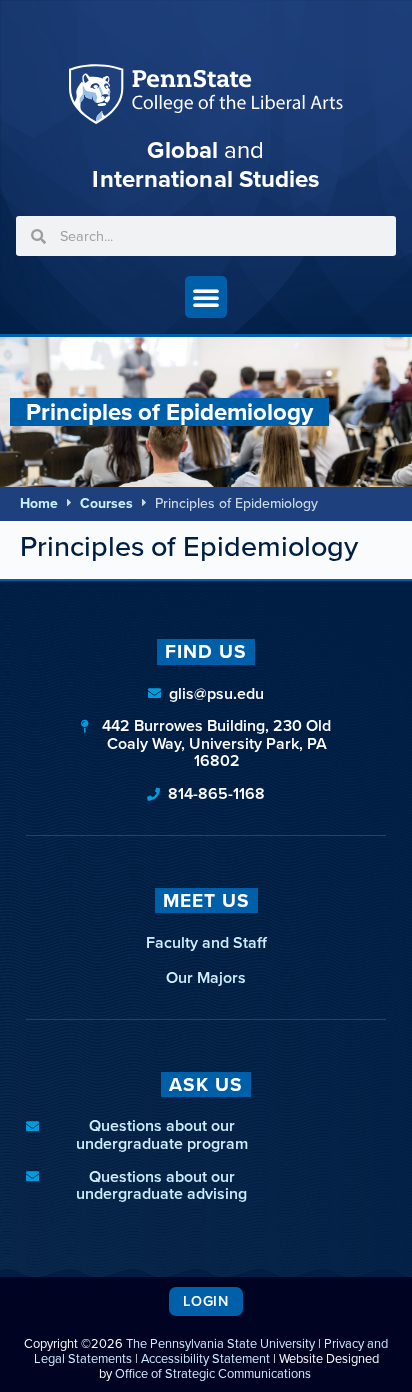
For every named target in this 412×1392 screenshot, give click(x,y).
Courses (106, 503)
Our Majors (206, 977)
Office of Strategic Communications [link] (213, 1373)
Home (39, 503)
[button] (206, 297)
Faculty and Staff (206, 942)
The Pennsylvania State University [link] (220, 1343)
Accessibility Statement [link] (205, 1358)
